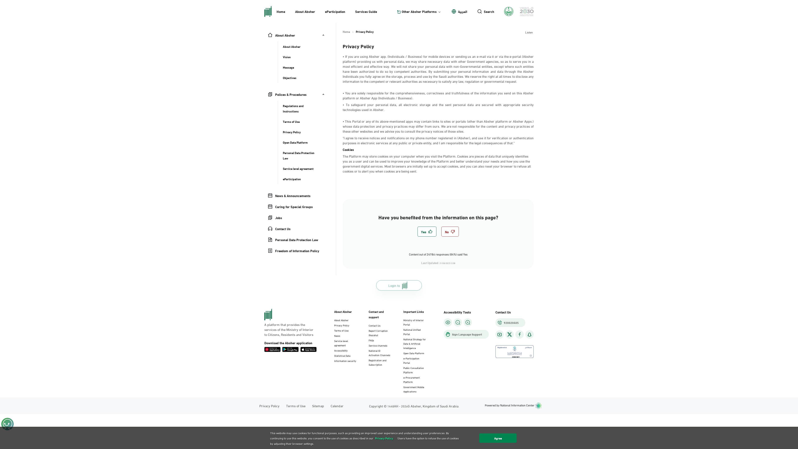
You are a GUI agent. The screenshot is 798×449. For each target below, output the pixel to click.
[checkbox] (426, 232)
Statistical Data (342, 355)
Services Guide (366, 11)
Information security (345, 360)
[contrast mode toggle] (447, 322)
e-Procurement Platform (411, 379)
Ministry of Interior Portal (413, 322)
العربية (462, 11)
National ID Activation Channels (379, 352)
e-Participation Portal (411, 360)
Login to (394, 285)
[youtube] (499, 334)
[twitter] (509, 334)
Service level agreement (341, 342)
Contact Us (375, 325)
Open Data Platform (413, 353)
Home (281, 11)
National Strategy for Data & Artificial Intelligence (414, 343)
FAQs (371, 340)
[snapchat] (529, 334)
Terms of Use (341, 330)
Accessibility (341, 350)
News (337, 335)
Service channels (378, 345)
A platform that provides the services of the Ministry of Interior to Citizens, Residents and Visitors (288, 329)
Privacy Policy (341, 325)
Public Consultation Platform (413, 369)
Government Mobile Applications (413, 389)
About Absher (305, 11)
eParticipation (335, 11)
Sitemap (318, 406)
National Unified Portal (412, 331)
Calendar (337, 406)
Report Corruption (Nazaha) (378, 332)
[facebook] (519, 334)
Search (489, 11)
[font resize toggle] (457, 322)
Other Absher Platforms (419, 11)
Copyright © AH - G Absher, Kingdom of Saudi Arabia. (414, 406)
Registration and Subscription (377, 362)
